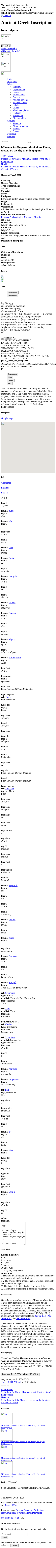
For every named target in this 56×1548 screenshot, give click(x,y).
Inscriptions (12, 81)
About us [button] (11, 121)
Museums (17, 87)
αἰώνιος (12, 602)
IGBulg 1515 (40, 1316)
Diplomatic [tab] (12, 295)
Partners (16, 128)
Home (9, 79)
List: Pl (4, 492)
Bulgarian (11, 134)
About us (17, 123)
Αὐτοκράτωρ (15, 657)
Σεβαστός (13, 885)
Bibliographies (19, 118)
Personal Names (20, 102)
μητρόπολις (14, 1079)
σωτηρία (13, 576)
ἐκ (10, 1132)
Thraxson (9, 788)
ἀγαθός (12, 511)
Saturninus (10, 993)
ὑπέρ (11, 547)
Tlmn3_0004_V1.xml (11, 1382)
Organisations (19, 89)
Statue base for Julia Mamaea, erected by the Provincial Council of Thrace (26, 166)
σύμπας (12, 919)
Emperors (17, 97)
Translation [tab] (12, 374)
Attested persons (20, 100)
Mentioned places (21, 110)
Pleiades (5, 487)
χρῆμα (12, 1192)
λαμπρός (13, 982)
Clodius (8, 1024)
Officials (16, 105)
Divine (16, 107)
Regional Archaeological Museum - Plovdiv (21, 217)
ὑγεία (11, 558)
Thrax (8, 697)
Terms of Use (11, 1505)
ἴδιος (11, 1150)
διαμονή (12, 613)
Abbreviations (19, 94)
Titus (7, 1008)
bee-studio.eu (7, 1517)
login (17, 1517)
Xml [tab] (9, 383)
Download (37, 1513)
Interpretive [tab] (12, 292)
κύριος (12, 639)
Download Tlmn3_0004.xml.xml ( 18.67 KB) (20, 1374)
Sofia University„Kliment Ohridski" (11, 49)
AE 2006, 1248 (23, 1318)
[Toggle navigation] (2, 74)
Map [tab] (10, 377)
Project (16, 131)
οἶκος (11, 938)
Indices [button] (10, 84)
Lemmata (17, 92)
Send (4, 1537)
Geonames (6, 483)
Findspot (17, 113)
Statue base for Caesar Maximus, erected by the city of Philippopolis (25, 159)
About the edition (20, 126)
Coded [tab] (10, 380)
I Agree (14, 1545)
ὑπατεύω (13, 956)
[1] (2, 1385)
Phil (7, 1090)
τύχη (11, 521)
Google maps (7, 418)
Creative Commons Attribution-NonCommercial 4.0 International (22, 1511)
